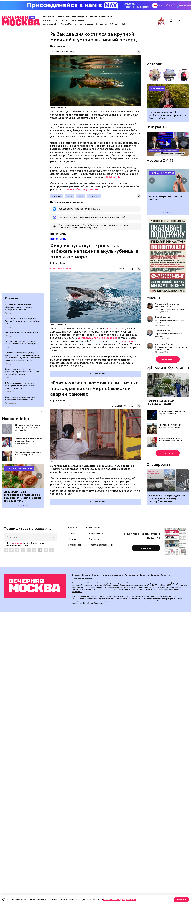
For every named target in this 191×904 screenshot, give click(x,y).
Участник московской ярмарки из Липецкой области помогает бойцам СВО (22, 321)
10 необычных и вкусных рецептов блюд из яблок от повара (168, 96)
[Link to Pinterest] (51, 550)
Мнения (153, 298)
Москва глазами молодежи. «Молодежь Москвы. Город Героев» (168, 144)
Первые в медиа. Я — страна (92, 24)
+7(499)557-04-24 (120, 589)
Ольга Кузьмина (163, 317)
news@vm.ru (77, 592)
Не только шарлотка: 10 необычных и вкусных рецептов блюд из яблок (167, 115)
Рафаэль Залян (58, 263)
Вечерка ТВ (48, 16)
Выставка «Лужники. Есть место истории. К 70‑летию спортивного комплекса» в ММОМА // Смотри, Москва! (154, 75)
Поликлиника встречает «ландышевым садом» (160, 402)
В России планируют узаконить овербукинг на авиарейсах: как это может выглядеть (21, 386)
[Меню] (186, 20)
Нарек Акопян (57, 46)
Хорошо (181, 899)
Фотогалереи (74, 545)
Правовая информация (83, 578)
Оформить (146, 548)
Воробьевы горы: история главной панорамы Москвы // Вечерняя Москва (169, 75)
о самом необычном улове (77, 189)
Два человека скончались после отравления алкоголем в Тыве (20, 398)
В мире (73, 52)
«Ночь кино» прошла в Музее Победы (23, 332)
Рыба (80, 196)
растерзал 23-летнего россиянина (97, 338)
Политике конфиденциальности (119, 899)
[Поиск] (171, 20)
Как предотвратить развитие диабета (168, 180)
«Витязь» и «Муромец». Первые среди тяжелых (170, 426)
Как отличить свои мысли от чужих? (170, 309)
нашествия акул (115, 328)
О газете (76, 575)
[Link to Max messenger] (6, 550)
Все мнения (167, 359)
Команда (155, 575)
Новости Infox (16, 418)
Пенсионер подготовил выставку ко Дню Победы (171, 439)
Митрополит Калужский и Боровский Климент (167, 305)
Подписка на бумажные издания (107, 575)
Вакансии (144, 575)
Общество (9, 392)
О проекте (167, 453)
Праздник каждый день (19, 468)
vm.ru (125, 587)
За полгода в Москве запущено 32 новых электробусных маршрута (21, 342)
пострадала (128, 341)
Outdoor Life (113, 177)
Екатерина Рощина (164, 344)
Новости (47, 20)
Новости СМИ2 (58, 238)
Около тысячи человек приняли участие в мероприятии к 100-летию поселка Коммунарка (22, 371)
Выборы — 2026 (117, 24)
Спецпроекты (78, 20)
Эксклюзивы (157, 88)
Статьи (71, 533)
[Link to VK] (11, 550)
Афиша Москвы (68, 24)
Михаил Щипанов (163, 331)
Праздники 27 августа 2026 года (23, 476)
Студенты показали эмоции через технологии (172, 412)
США (69, 196)
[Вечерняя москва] (35, 586)
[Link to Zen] (23, 550)
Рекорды (94, 196)
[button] (7, 476)
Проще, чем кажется (162, 172)
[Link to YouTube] (29, 550)
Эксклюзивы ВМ (50, 24)
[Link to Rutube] (46, 550)
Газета (60, 16)
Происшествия (11, 403)
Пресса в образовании (100, 16)
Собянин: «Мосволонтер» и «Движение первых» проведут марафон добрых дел (19, 307)
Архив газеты (96, 533)
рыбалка (56, 196)
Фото (56, 20)
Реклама (86, 575)
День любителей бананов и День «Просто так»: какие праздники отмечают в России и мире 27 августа (22, 496)
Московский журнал (76, 16)
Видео (65, 20)
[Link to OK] (17, 550)
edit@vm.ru (147, 589)
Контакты (165, 575)
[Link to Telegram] (34, 550)
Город (8, 313)
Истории (154, 64)
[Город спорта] (161, 21)
